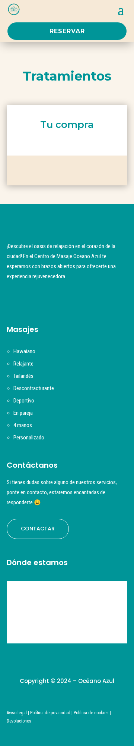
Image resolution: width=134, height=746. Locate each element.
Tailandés (23, 376)
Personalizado (28, 437)
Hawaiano (24, 351)
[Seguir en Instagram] (15, 299)
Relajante (23, 363)
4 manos (22, 425)
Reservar (67, 31)
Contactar (38, 528)
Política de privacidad (50, 712)
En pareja (23, 413)
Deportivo (23, 400)
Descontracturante (33, 388)
